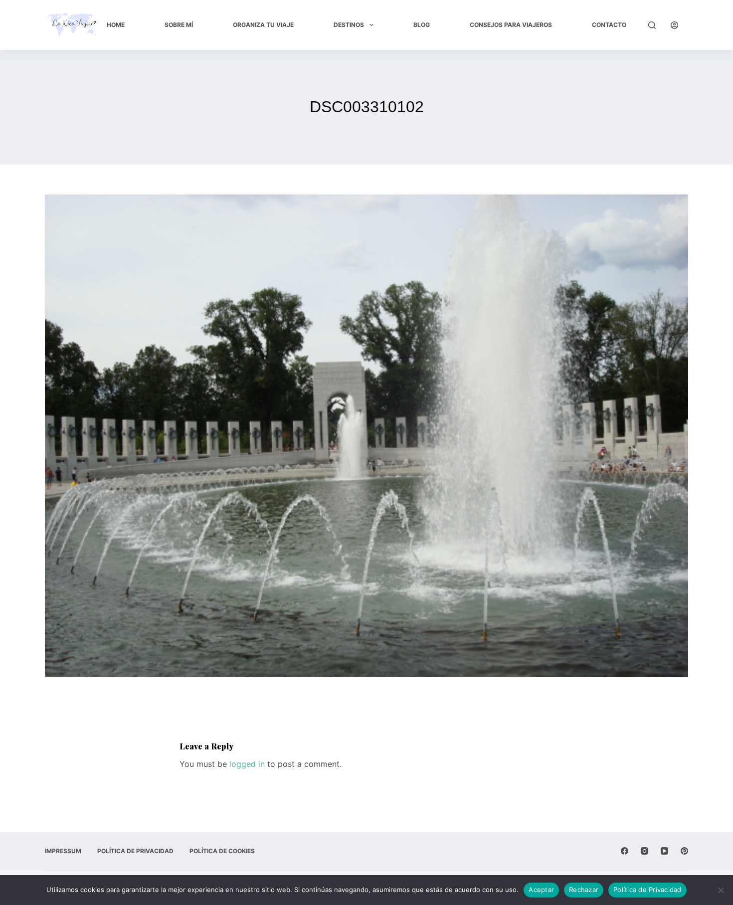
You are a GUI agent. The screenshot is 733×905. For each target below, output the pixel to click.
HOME (116, 24)
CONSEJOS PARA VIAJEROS (511, 24)
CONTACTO (609, 24)
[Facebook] (624, 851)
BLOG (421, 24)
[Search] (652, 25)
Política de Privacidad (135, 851)
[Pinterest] (684, 851)
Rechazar (583, 890)
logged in (247, 764)
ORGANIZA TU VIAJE (263, 24)
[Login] (674, 25)
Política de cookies (222, 851)
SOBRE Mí (179, 24)
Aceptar (541, 890)
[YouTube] (664, 851)
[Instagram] (644, 851)
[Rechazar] (721, 890)
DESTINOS (349, 24)
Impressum (63, 851)
